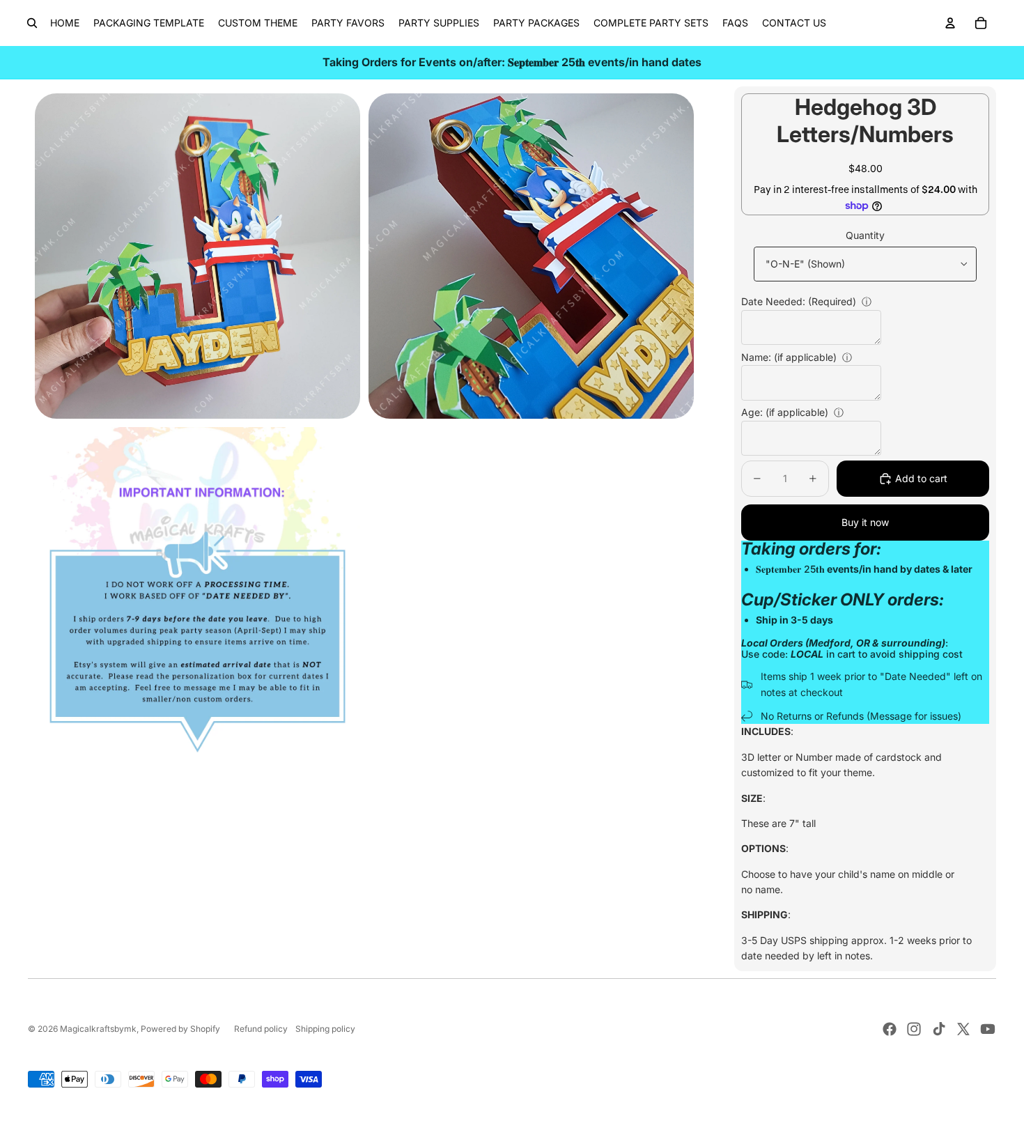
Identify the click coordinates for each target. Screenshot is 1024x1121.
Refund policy (261, 1028)
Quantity (865, 235)
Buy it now (865, 522)
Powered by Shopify (180, 1028)
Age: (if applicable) (784, 412)
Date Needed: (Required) (798, 301)
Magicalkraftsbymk (98, 1028)
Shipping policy (325, 1028)
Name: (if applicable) (789, 357)
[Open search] (32, 23)
